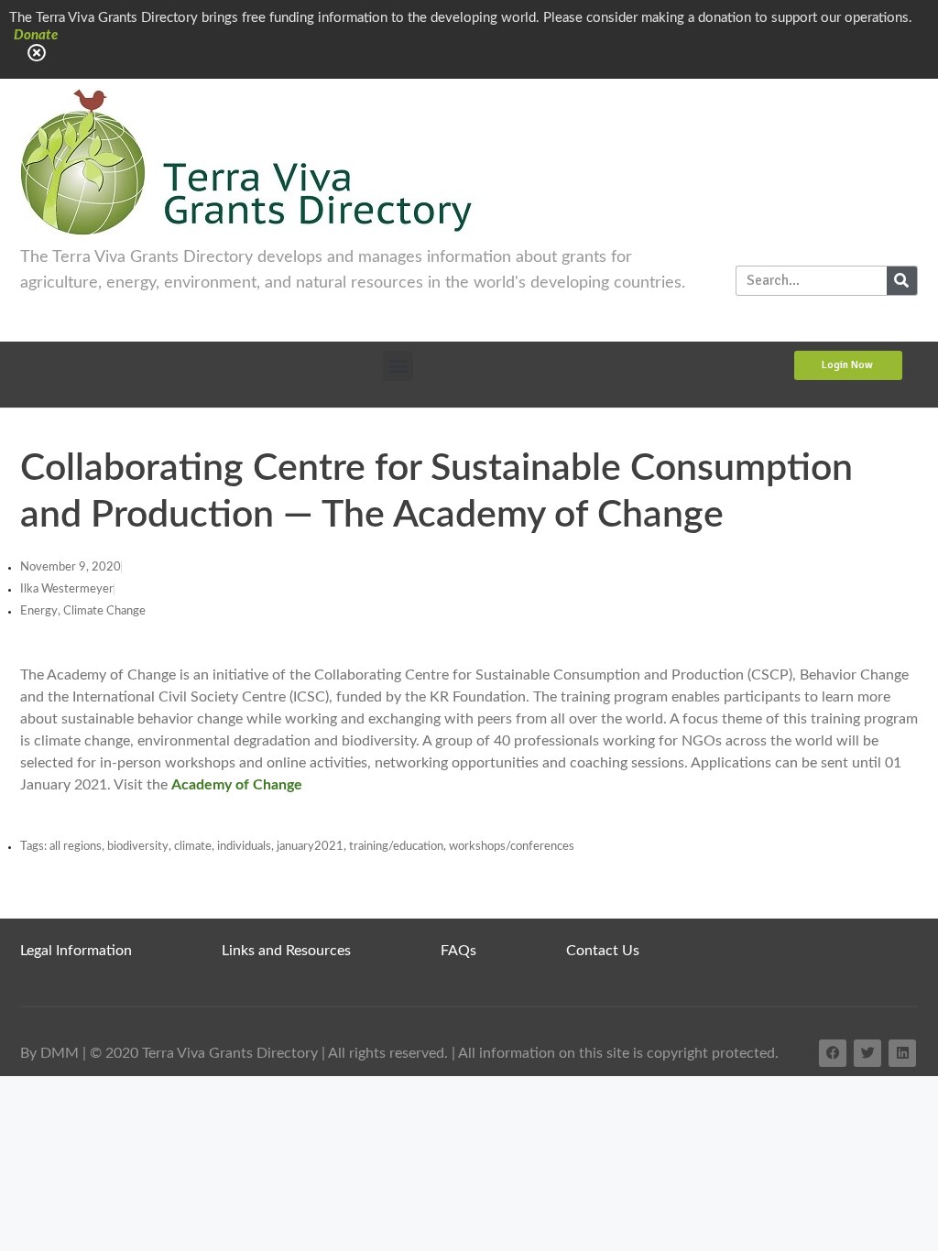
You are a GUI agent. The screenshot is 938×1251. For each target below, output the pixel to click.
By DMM (49, 1053)
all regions (75, 847)
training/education (396, 847)
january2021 (310, 847)
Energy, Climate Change (83, 611)
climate (193, 847)
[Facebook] (832, 1053)
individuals (244, 847)
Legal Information (76, 950)
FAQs (458, 950)
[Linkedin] (902, 1053)
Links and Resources (286, 950)
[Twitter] (867, 1053)
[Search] (902, 281)
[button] (398, 366)
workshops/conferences (511, 847)
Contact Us (602, 950)
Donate (36, 35)
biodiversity (138, 847)
